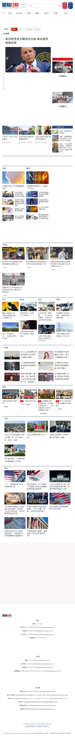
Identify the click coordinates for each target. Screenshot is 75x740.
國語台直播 (70, 5)
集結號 (28, 404)
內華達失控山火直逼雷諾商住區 (13, 187)
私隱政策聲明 (30, 726)
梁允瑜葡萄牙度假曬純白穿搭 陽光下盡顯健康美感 (61, 354)
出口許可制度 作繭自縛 (43, 208)
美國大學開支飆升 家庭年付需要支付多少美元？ (45, 338)
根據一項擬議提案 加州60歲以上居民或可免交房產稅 (65, 138)
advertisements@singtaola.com (57, 695)
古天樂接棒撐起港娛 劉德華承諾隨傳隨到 (28, 365)
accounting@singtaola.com (48, 702)
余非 (23, 404)
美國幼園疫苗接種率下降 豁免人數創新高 (27, 333)
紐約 (5, 142)
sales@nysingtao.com (47, 627)
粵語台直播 (64, 5)
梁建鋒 (6, 407)
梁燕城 (59, 409)
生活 (4, 299)
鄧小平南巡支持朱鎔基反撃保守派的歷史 (63, 403)
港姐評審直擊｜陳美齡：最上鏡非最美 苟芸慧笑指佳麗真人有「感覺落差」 (29, 377)
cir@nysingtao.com (47, 634)
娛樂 (6, 347)
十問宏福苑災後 (28, 401)
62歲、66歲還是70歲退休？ (65, 132)
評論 (4, 387)
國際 (37, 13)
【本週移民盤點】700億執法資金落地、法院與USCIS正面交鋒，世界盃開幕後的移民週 (14, 509)
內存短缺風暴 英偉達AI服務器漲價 (44, 194)
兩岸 (5, 267)
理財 (58, 299)
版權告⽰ (46, 726)
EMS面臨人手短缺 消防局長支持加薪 (20, 194)
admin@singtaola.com (47, 691)
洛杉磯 (38, 142)
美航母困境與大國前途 (9, 402)
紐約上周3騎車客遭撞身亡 (20, 217)
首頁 (10, 13)
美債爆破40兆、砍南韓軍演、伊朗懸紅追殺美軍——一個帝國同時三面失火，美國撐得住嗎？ (46, 405)
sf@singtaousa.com (43, 660)
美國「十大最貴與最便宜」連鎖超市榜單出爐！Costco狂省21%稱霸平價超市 (65, 147)
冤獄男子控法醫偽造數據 (20, 209)
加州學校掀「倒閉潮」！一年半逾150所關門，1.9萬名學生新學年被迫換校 (45, 316)
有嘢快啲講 (43, 413)
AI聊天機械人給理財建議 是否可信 (63, 335)
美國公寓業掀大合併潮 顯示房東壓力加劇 (60, 436)
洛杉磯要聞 (44, 142)
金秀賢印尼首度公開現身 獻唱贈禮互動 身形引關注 (62, 365)
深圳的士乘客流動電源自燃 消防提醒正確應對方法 (12, 262)
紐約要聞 (9, 142)
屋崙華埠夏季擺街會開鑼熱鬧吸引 (26, 138)
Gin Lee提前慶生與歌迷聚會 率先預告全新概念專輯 (29, 354)
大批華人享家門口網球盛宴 (9, 138)
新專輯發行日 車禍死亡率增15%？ (27, 314)
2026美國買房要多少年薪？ (36, 436)
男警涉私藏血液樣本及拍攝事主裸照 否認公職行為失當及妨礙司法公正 (60, 263)
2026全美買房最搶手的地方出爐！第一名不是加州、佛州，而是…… (14, 437)
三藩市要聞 (29, 142)
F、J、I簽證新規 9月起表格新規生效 (13, 485)
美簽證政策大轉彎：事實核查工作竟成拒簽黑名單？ (37, 533)
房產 (6, 418)
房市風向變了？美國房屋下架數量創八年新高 (14, 460)
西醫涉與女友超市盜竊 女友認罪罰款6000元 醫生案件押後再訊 (12, 289)
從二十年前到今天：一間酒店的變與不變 (8, 336)
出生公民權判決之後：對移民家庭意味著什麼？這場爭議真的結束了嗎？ (59, 486)
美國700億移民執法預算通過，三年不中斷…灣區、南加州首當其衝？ (36, 508)
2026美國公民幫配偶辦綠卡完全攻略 (58, 507)
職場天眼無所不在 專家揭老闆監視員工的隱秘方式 (8, 315)
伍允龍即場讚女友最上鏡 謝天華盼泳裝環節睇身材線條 (62, 376)
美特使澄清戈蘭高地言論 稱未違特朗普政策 (26, 41)
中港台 (46, 13)
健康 (22, 299)
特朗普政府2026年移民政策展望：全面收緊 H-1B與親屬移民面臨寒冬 (14, 533)
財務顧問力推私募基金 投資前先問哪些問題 (62, 315)
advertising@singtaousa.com (44, 664)
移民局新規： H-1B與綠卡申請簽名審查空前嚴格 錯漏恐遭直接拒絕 (37, 486)
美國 (28, 13)
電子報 (19, 13)
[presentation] (28, 59)
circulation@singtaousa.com (51, 671)
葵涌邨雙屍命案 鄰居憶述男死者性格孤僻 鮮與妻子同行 (36, 262)
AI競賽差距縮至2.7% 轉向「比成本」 (37, 187)
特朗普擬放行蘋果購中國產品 (43, 201)
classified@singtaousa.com (45, 667)
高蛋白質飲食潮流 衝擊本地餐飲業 (43, 138)
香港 (29, 267)
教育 (40, 299)
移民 (6, 468)
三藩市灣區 (23, 142)
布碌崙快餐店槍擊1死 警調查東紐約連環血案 (20, 202)
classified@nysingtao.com (44, 631)
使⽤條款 (39, 726)
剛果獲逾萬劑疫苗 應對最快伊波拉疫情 (43, 216)
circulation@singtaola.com (60, 698)
